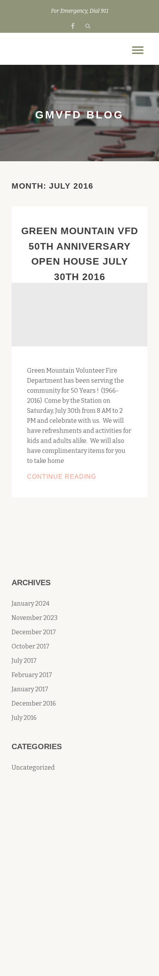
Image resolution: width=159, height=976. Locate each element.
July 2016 (24, 717)
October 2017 (30, 646)
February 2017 (32, 675)
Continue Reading (79, 477)
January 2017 (30, 689)
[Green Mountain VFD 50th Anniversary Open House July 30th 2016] (79, 314)
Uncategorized (33, 767)
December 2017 (34, 632)
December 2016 (34, 703)
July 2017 (24, 660)
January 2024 (30, 603)
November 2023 (35, 617)
